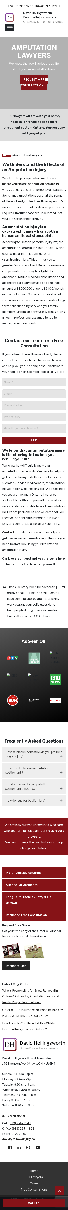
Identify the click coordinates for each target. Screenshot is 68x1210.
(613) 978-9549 (13, 1116)
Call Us (34, 1203)
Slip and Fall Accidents (22, 885)
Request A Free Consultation (34, 82)
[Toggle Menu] (10, 27)
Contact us (10, 532)
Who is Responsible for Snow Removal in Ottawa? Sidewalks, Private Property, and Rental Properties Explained (30, 996)
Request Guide (16, 966)
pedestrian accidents (43, 184)
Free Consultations (34, 1189)
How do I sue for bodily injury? (25, 800)
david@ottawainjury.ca (18, 1139)
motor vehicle (12, 184)
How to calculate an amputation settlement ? (27, 770)
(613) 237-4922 (23, 1128)
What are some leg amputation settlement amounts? (26, 786)
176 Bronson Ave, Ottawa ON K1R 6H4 (34, 6)
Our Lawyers (34, 1177)
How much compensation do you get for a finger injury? (33, 754)
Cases (34, 1183)
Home (6, 155)
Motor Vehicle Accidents (23, 872)
